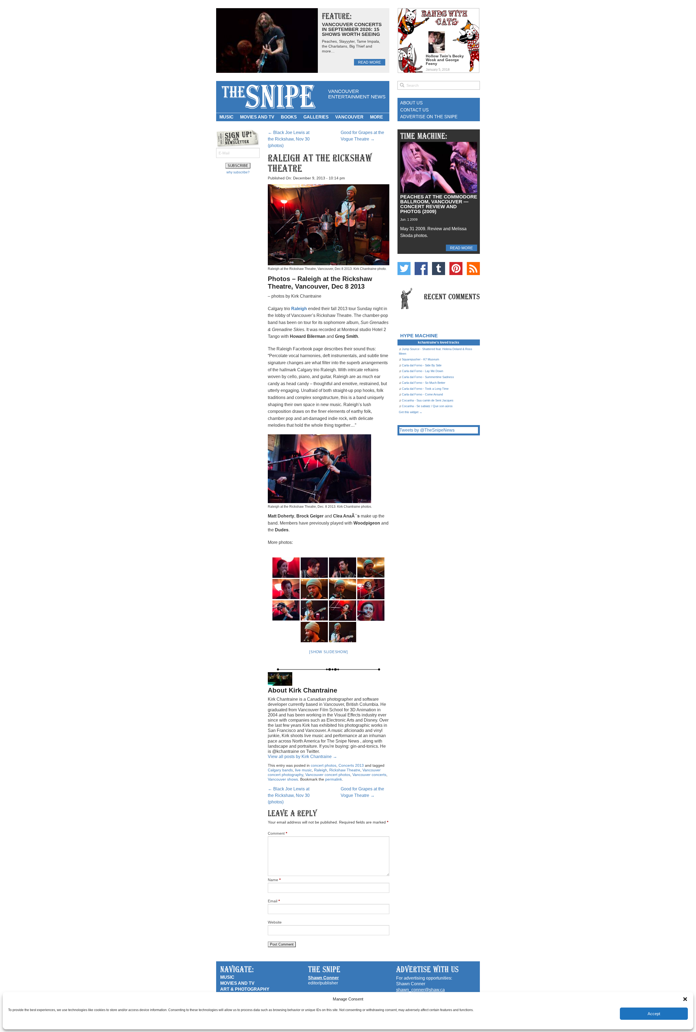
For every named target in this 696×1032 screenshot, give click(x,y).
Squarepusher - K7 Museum (420, 359)
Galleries (316, 117)
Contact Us (414, 110)
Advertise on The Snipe (429, 116)
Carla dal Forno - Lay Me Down (422, 371)
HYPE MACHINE (419, 335)
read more (369, 62)
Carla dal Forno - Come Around (422, 394)
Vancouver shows (283, 779)
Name (274, 880)
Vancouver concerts (369, 774)
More (376, 117)
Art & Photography (244, 989)
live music (303, 770)
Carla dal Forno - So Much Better (423, 382)
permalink (333, 779)
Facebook (421, 268)
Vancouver (349, 117)
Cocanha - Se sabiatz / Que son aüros (427, 406)
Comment (277, 833)
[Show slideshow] (328, 652)
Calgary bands (280, 770)
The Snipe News (268, 97)
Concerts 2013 (351, 765)
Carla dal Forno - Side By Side (422, 365)
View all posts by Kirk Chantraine (302, 756)
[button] (685, 999)
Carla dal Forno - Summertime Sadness (428, 377)
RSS (473, 268)
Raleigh (299, 308)
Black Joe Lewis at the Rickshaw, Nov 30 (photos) (289, 139)
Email (274, 901)
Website (275, 922)
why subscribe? (238, 172)
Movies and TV (257, 117)
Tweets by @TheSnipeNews (427, 430)
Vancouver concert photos (327, 774)
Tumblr (438, 268)
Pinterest (455, 268)
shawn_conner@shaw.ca (420, 989)
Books (289, 117)
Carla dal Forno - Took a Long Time (425, 388)
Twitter (404, 268)
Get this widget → (410, 412)
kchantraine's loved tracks (438, 342)
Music (226, 117)
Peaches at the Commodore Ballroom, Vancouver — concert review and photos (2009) (438, 204)
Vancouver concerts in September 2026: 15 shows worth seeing (352, 29)
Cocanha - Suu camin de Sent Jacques (427, 400)
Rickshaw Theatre (344, 770)
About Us (411, 103)
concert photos (323, 765)
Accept (654, 1013)
